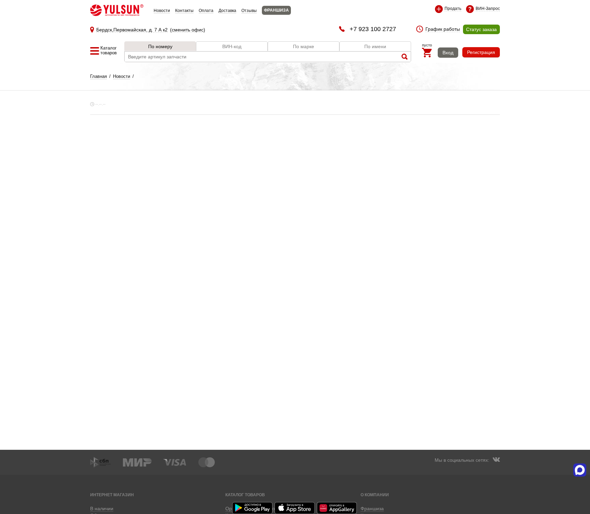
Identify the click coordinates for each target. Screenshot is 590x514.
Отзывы (249, 10)
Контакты (184, 10)
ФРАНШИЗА (276, 10)
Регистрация (481, 52)
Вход (447, 52)
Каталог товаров (245, 494)
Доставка (227, 10)
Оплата (206, 10)
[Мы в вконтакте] (496, 460)
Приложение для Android (252, 508)
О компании (375, 494)
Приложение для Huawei (337, 508)
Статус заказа (481, 29)
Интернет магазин (112, 494)
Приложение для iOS (295, 508)
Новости (162, 10)
